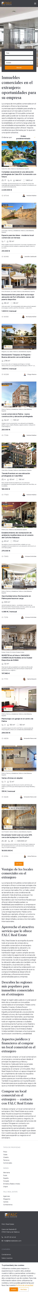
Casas (5, 1154)
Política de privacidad (24, 1285)
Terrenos (6, 1160)
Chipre (5, 1187)
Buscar (19, 67)
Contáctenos (7, 1205)
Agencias (6, 1196)
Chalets (6, 1157)
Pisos (5, 1152)
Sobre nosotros (7, 1258)
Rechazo (23, 1289)
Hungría (6, 1181)
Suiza (5, 1175)
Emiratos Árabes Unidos (11, 1184)
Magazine (6, 1199)
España (5, 1178)
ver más (19, 864)
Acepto (13, 1289)
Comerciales (7, 1163)
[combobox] (19, 53)
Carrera (5, 1202)
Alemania (6, 1172)
